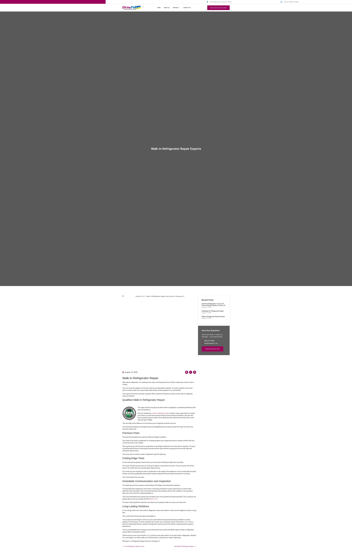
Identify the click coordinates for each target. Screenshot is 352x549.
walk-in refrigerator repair (160, 413)
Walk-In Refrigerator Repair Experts (213, 316)
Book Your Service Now (212, 349)
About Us (167, 7)
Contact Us (187, 7)
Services (175, 7)
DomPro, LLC (153, 499)
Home (159, 7)
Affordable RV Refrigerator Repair (213, 311)
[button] (186, 372)
